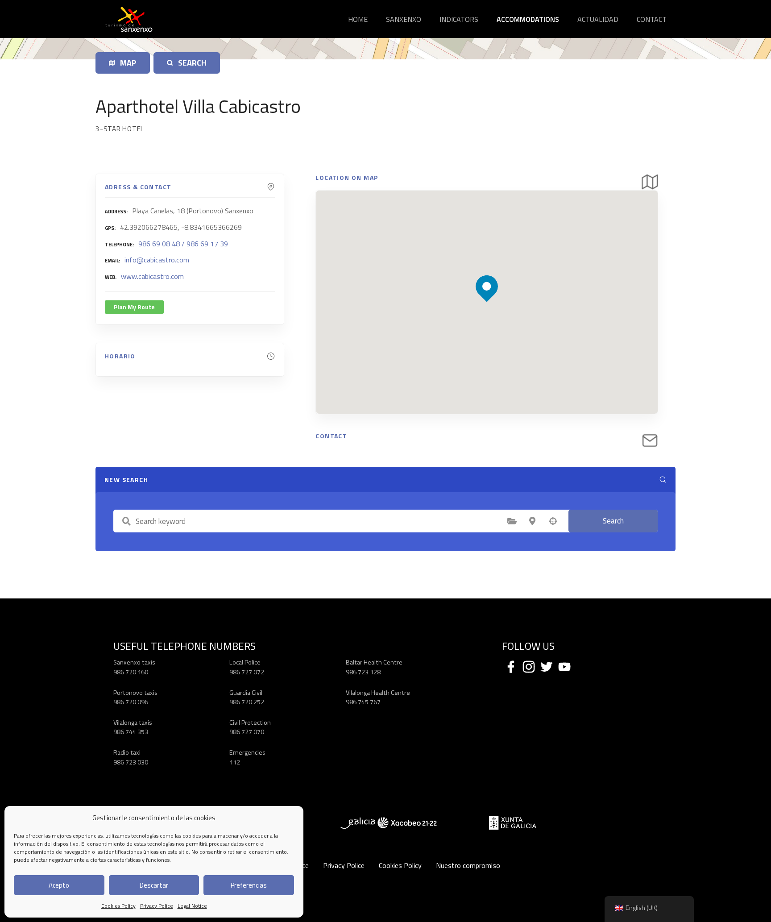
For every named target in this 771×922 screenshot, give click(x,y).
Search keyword (126, 521)
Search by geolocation (553, 521)
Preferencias (249, 885)
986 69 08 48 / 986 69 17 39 (183, 243)
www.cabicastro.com (152, 276)
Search (613, 521)
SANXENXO (403, 19)
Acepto (59, 885)
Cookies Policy (118, 905)
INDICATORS (458, 19)
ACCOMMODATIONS (528, 19)
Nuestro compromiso (468, 865)
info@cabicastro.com (156, 259)
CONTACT (652, 19)
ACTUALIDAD (597, 19)
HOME (358, 19)
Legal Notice (192, 905)
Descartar (154, 885)
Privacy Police (156, 905)
